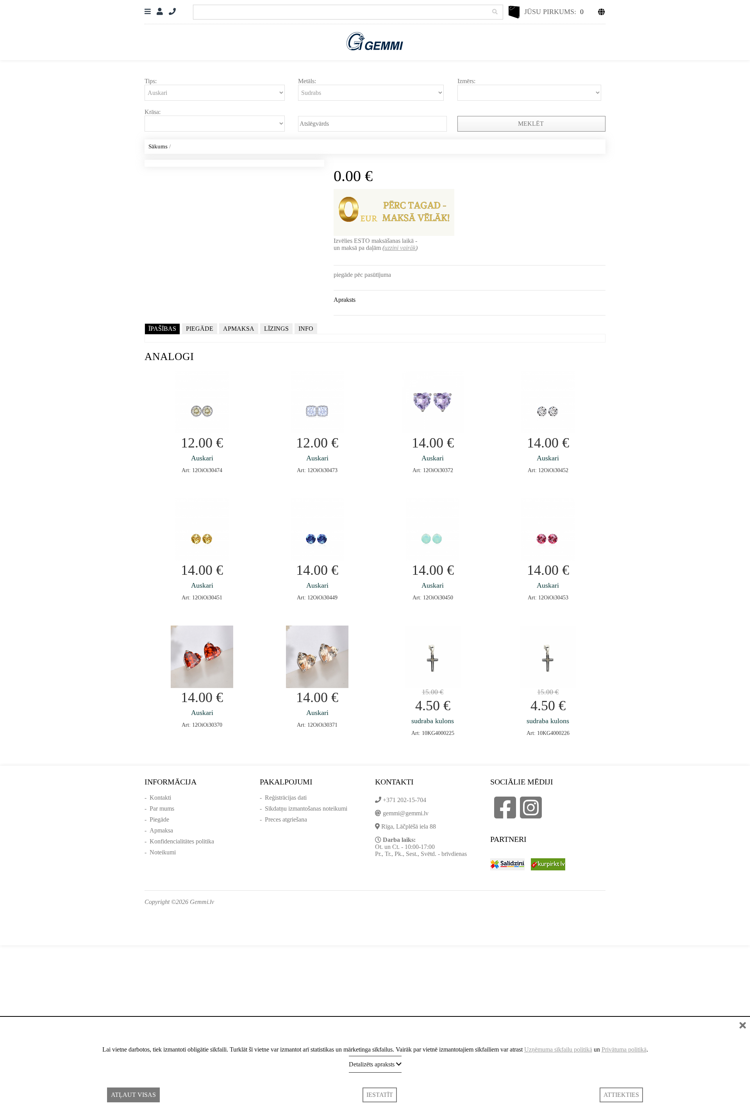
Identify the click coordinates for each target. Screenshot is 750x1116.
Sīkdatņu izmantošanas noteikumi (306, 808)
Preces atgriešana (286, 819)
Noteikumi (163, 852)
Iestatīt (379, 1094)
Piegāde (159, 819)
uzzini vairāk (400, 247)
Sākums (158, 146)
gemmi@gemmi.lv (406, 813)
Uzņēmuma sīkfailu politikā (558, 1049)
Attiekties (621, 1094)
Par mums (162, 808)
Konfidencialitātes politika (182, 841)
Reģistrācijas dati (286, 797)
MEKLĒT (531, 123)
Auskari (202, 458)
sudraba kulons (432, 721)
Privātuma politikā (624, 1049)
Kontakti (160, 797)
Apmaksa (161, 830)
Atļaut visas (133, 1094)
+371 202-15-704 (404, 800)
